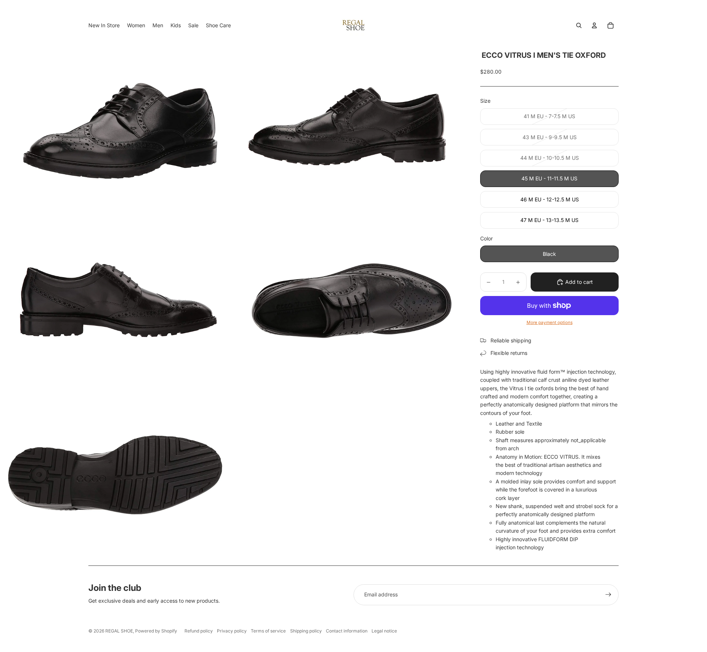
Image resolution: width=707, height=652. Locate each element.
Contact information (346, 631)
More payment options (550, 322)
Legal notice (384, 631)
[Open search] (579, 25)
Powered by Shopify (156, 631)
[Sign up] (608, 595)
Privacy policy (232, 631)
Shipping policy (306, 631)
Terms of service (268, 631)
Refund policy (198, 631)
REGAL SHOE (119, 631)
